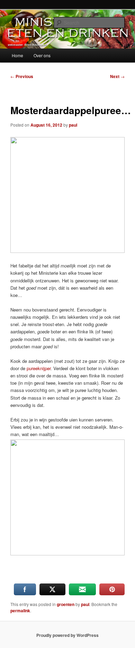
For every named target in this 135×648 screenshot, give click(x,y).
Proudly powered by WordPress (67, 635)
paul (73, 125)
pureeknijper (39, 368)
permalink (20, 610)
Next (117, 76)
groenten (65, 604)
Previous (21, 76)
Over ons (42, 55)
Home (17, 55)
